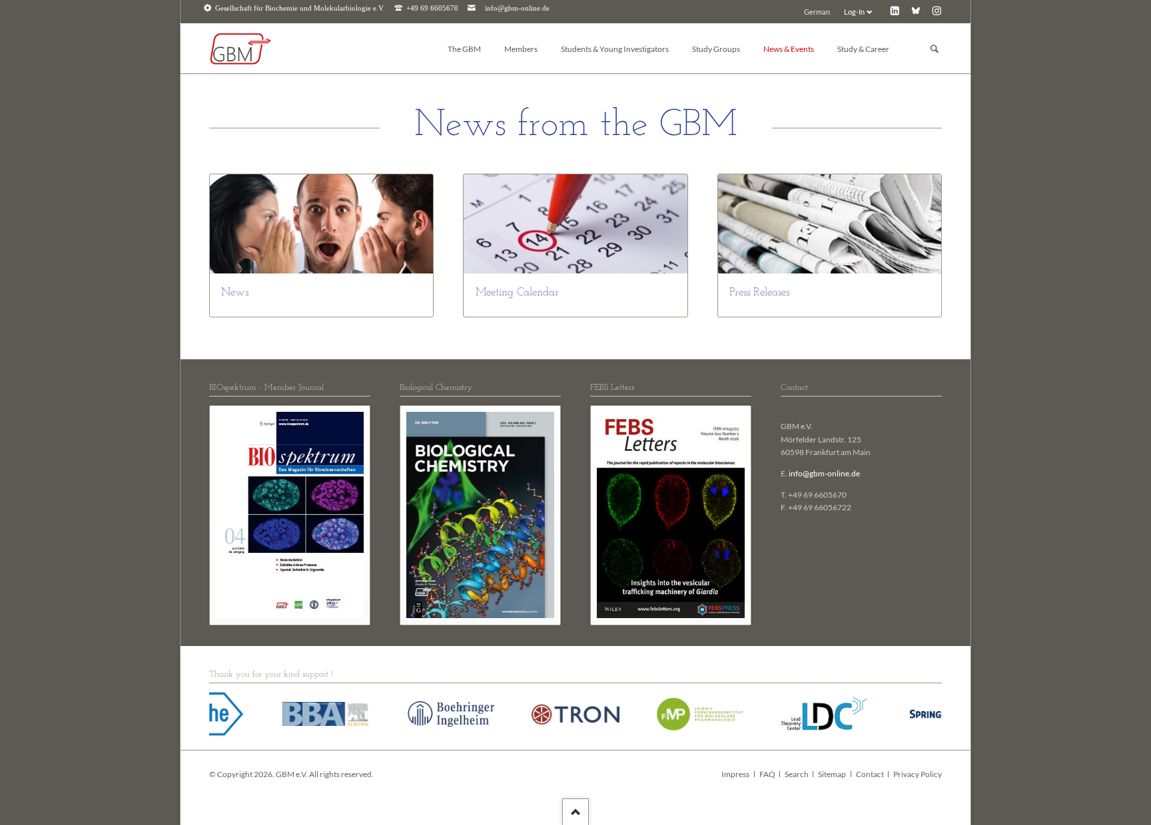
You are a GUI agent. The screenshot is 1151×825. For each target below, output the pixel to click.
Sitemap (832, 774)
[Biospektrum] (290, 515)
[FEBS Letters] (671, 515)
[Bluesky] (915, 10)
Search (797, 774)
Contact (870, 774)
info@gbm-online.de (517, 8)
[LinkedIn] (895, 10)
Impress (735, 774)
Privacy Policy (917, 774)
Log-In (854, 11)
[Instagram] (937, 10)
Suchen (934, 49)
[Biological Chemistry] (480, 515)
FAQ (767, 774)
